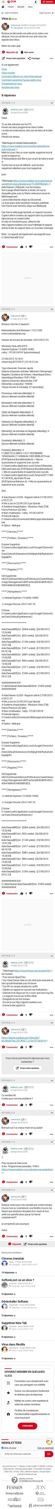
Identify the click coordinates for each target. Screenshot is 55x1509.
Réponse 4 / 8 (8, 1023)
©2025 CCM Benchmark (27, 1474)
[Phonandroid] (40, 1505)
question (49, 2)
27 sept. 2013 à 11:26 (19, 965)
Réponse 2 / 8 (8, 309)
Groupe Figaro (45, 1472)
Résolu (14, 19)
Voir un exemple (45, 1448)
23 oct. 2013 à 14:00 (32, 28)
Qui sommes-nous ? (10, 1466)
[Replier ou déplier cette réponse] (52, 102)
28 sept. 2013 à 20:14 (19, 1122)
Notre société (32, 1466)
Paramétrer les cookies (42, 1469)
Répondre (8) (12, 52)
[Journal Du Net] (40, 1487)
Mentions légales (31, 1472)
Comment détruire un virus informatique (22, 76)
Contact (50, 1466)
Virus (30, 7)
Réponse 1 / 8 (8, 103)
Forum (11, 7)
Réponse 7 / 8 (8, 1142)
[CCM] (11, 2)
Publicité (41, 1466)
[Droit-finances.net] (40, 1493)
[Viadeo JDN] (40, 1499)
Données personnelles (24, 1469)
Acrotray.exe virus (10, 87)
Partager (35, 58)
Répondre (16, 1244)
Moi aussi (29, 52)
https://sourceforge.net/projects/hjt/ (32, 970)
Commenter (12, 247)
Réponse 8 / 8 (8, 1190)
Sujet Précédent (11, 13)
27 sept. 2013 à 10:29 (19, 319)
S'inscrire (27, 1426)
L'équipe (22, 1466)
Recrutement (9, 1469)
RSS (22, 1472)
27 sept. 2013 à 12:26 (19, 1090)
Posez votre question (15, 58)
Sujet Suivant (45, 13)
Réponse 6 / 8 (8, 1113)
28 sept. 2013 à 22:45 (19, 1152)
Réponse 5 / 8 (8, 1080)
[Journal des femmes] (15, 1487)
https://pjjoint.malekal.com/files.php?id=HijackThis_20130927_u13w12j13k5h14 (24, 1039)
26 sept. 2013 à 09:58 (19, 112)
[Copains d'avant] (15, 1499)
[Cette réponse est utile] (22, 247)
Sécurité (20, 7)
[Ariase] (15, 1505)
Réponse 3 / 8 (8, 956)
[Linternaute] (15, 1493)
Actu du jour (10, 1448)
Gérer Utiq (8, 1472)
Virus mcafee (8, 72)
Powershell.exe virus (12, 83)
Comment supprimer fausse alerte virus (21, 80)
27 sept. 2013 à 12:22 (19, 1032)
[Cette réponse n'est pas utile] (31, 247)
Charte (16, 1472)
